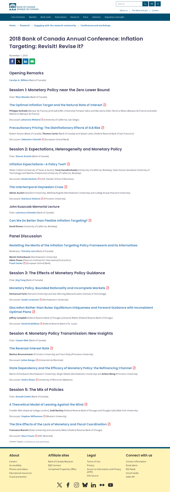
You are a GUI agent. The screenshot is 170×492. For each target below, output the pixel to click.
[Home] (24, 6)
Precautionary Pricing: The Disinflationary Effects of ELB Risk (54, 128)
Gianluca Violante (30, 198)
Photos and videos (18, 469)
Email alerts (132, 465)
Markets (33, 17)
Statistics (96, 17)
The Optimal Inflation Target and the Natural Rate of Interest (55, 105)
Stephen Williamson (32, 416)
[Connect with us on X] (60, 486)
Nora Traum (27, 435)
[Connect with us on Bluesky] (85, 486)
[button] (12, 61)
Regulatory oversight (114, 17)
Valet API (130, 476)
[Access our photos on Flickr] (102, 486)
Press (85, 17)
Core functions (18, 17)
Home (12, 25)
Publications (61, 17)
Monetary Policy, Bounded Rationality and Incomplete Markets (57, 288)
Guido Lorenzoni (30, 299)
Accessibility (15, 465)
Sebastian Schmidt (31, 139)
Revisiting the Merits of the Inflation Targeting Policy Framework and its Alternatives (73, 245)
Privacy (90, 465)
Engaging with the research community (55, 25)
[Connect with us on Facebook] (68, 486)
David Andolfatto (30, 323)
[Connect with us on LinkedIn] (94, 486)
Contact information (136, 461)
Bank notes (46, 17)
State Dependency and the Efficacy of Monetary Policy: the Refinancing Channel (70, 368)
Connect (54, 465)
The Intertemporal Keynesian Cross (36, 187)
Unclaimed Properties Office (62, 469)
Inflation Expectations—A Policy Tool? (37, 164)
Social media (132, 473)
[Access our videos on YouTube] (110, 486)
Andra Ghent (28, 379)
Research (75, 17)
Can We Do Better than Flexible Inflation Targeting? (48, 221)
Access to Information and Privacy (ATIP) (104, 470)
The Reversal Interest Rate (29, 348)
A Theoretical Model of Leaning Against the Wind (46, 405)
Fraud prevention (18, 476)
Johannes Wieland (31, 119)
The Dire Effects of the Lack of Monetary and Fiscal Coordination (58, 424)
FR (152, 3)
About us (124, 10)
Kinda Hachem (29, 178)
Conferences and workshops (95, 25)
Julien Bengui (28, 360)
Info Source (92, 475)
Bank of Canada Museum (60, 461)
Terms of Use (93, 461)
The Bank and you (140, 10)
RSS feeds (131, 469)
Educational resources (20, 473)
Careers (155, 10)
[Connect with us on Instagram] (77, 486)
